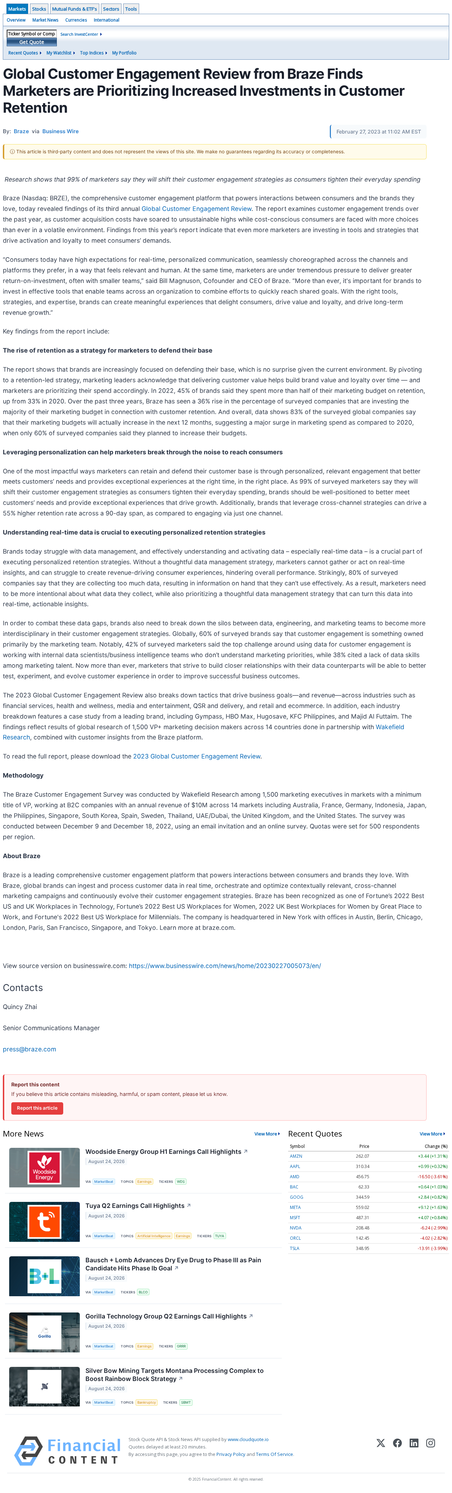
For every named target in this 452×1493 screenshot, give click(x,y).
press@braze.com (29, 1049)
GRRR (181, 1346)
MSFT (295, 1218)
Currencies (76, 20)
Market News (45, 20)
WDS (181, 1182)
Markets (17, 9)
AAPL (295, 1166)
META (295, 1207)
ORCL (295, 1238)
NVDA (296, 1228)
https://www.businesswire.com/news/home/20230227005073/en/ (225, 965)
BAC (294, 1187)
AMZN (296, 1156)
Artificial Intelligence (154, 1236)
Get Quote (31, 42)
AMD (294, 1177)
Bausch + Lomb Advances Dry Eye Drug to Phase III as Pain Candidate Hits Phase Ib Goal (173, 1264)
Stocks (39, 9)
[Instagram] (430, 1451)
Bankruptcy (146, 1402)
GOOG (296, 1197)
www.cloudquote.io (248, 1439)
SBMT (186, 1402)
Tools (131, 9)
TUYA (219, 1236)
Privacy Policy (230, 1454)
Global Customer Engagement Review (196, 208)
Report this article (37, 1108)
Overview (16, 20)
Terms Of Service (274, 1454)
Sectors (111, 9)
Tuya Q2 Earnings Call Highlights (138, 1205)
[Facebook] (397, 1451)
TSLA (294, 1248)
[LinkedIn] (414, 1451)
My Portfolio (124, 53)
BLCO (143, 1292)
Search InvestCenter (79, 34)
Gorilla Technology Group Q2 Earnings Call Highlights (169, 1316)
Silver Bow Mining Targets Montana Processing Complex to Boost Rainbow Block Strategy (174, 1374)
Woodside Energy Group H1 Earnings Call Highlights (166, 1151)
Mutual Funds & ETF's (74, 9)
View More (266, 1134)
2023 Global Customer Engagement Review (196, 756)
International (106, 20)
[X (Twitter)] (381, 1451)
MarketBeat (103, 1182)
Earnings (144, 1182)
